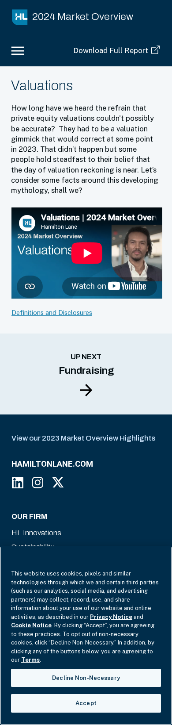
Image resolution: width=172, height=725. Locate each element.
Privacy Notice (111, 617)
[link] (77, 17)
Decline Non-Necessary (86, 678)
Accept (86, 703)
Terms (30, 659)
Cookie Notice (31, 625)
